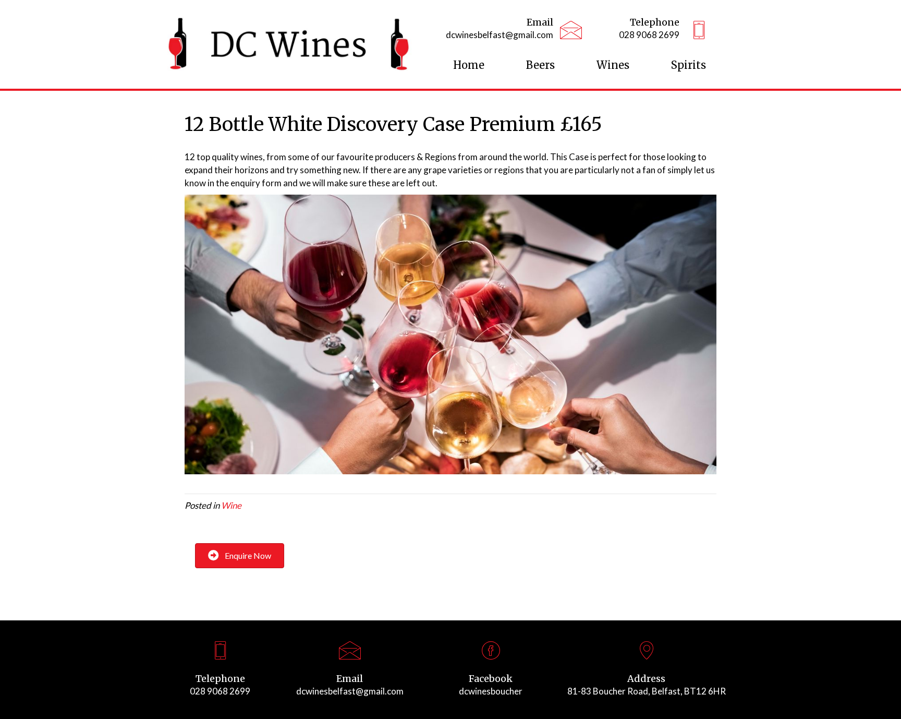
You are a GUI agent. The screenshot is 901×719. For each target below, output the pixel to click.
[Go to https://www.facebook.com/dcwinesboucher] (490, 672)
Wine (231, 505)
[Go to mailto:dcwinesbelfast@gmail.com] (497, 31)
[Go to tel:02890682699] (645, 31)
